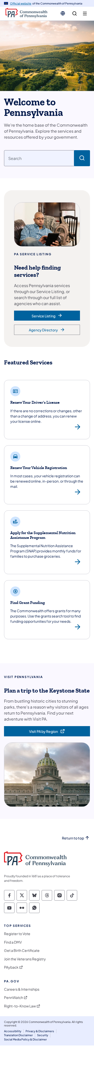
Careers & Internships (21, 989)
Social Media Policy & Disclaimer (25, 1039)
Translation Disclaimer (18, 1035)
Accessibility (12, 1031)
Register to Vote (17, 934)
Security (42, 1035)
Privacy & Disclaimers (40, 1031)
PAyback (11, 967)
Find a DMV (13, 942)
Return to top (73, 838)
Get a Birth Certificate (22, 950)
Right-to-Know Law (20, 1006)
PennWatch (13, 997)
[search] (74, 14)
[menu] (85, 14)
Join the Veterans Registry (25, 959)
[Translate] (62, 13)
